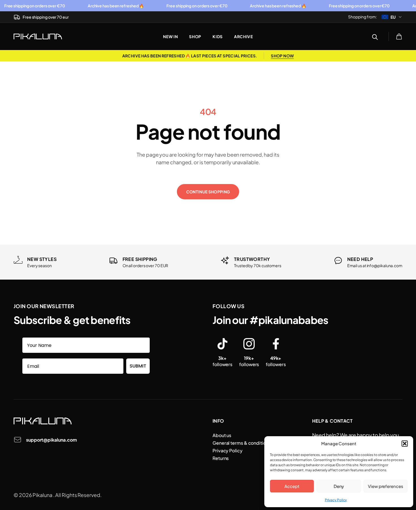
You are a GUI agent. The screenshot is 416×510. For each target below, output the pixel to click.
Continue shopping (208, 191)
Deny (339, 486)
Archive (243, 36)
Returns (221, 458)
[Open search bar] (375, 36)
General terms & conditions (242, 443)
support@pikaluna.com (51, 440)
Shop (195, 36)
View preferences (385, 486)
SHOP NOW (282, 55)
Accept (291, 486)
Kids (218, 36)
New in (170, 36)
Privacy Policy (336, 500)
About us (222, 435)
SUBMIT (138, 366)
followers (222, 361)
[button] (405, 443)
